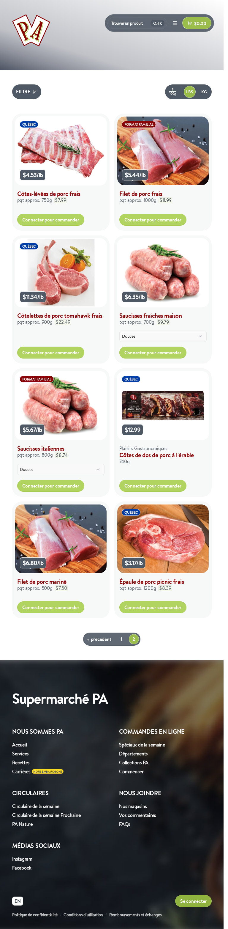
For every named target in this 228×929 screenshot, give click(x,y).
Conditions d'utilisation (83, 915)
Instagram (22, 859)
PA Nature (22, 824)
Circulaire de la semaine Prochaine (46, 815)
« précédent (99, 639)
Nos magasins (133, 806)
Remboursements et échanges (135, 915)
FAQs (124, 824)
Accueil (19, 744)
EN (18, 901)
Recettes (21, 762)
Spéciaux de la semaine (142, 744)
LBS (189, 92)
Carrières (21, 771)
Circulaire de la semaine (35, 806)
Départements (133, 753)
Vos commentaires (137, 815)
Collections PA (133, 762)
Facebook (21, 867)
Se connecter (193, 901)
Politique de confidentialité (35, 915)
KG (204, 92)
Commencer (131, 771)
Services (20, 753)
